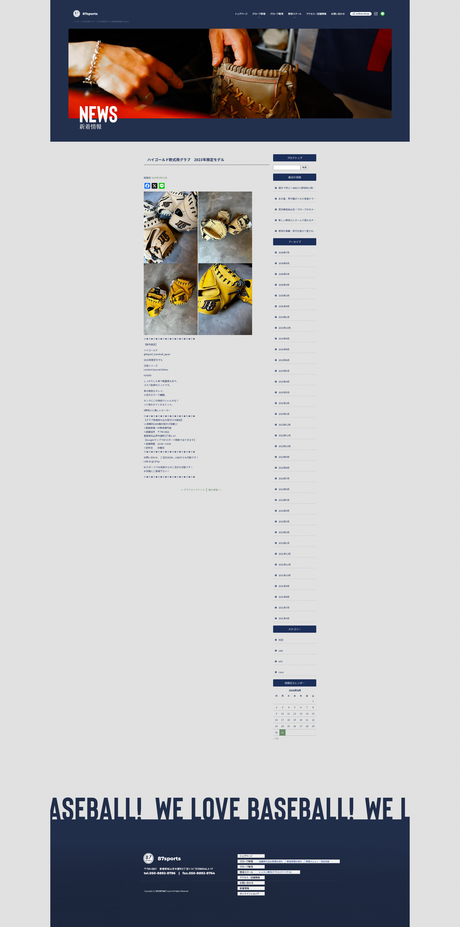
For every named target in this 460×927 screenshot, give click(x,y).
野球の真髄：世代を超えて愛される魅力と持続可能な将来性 (297, 231)
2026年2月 (284, 295)
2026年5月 (284, 274)
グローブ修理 (259, 14)
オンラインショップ (359, 14)
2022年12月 (285, 424)
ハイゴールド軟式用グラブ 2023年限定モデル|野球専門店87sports (101, 21)
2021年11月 (285, 564)
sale (281, 650)
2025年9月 (284, 306)
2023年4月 (284, 381)
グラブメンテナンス (193, 489)
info (281, 661)
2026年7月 (284, 252)
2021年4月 (284, 618)
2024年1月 (284, 317)
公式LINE (383, 14)
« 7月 (275, 738)
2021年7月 (284, 607)
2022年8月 (284, 467)
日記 (281, 639)
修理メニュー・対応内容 (317, 861)
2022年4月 (284, 510)
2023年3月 (284, 392)
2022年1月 (284, 543)
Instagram (376, 14)
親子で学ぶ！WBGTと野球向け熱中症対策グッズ (297, 188)
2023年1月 (284, 414)
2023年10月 (285, 327)
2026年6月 (284, 263)
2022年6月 (284, 489)
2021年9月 (284, 586)
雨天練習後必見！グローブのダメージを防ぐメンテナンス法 (297, 209)
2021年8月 (284, 596)
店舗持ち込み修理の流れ (271, 861)
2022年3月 (284, 521)
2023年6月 (284, 360)
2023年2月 (284, 403)
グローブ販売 (277, 14)
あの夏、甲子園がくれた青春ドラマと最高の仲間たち (297, 198)
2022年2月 (284, 532)
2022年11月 (285, 435)
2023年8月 (284, 349)
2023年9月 (284, 338)
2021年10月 (285, 575)
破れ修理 (214, 489)
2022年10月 (285, 446)
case (281, 672)
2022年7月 (284, 478)
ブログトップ (294, 158)
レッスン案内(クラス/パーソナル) (275, 871)
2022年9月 (284, 457)
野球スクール (295, 14)
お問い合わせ (337, 14)
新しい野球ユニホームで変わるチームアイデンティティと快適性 (297, 220)
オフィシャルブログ (251, 888)
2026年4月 (284, 284)
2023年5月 (284, 370)
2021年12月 (285, 553)
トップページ (241, 14)
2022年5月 (284, 500)
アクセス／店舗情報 (316, 14)
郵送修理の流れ (294, 861)
